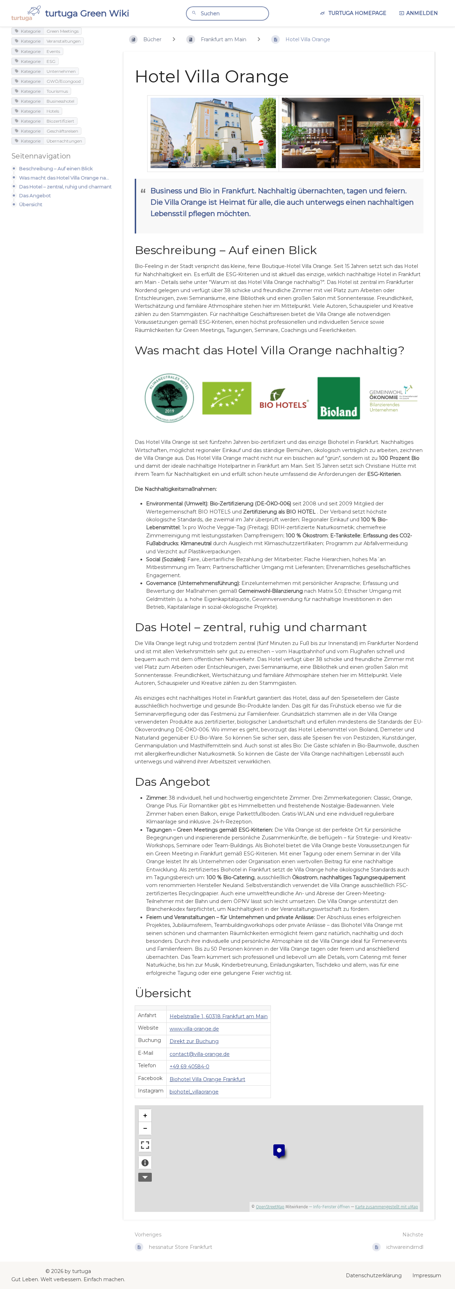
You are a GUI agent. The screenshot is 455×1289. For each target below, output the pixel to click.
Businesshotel (60, 100)
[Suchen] (194, 13)
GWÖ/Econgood (64, 81)
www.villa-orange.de (194, 1029)
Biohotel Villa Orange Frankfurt (207, 1079)
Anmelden (422, 13)
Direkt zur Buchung (194, 1041)
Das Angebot (35, 195)
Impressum (426, 1275)
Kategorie (31, 31)
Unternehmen (61, 71)
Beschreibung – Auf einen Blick (56, 168)
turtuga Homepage (356, 13)
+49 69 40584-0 (189, 1066)
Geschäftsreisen (62, 130)
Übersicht (30, 204)
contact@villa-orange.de (200, 1054)
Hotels (53, 110)
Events (53, 51)
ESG (51, 61)
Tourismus (57, 90)
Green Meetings (63, 31)
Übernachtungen (64, 141)
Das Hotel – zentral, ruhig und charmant (65, 186)
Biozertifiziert (60, 120)
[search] (227, 13)
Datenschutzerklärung (374, 1275)
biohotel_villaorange (194, 1092)
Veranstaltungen (64, 41)
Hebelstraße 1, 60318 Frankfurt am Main (219, 1016)
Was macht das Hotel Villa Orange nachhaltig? (65, 178)
